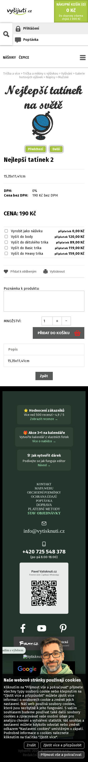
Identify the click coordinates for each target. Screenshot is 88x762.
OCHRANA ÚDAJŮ (44, 496)
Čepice (24, 57)
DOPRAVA (44, 505)
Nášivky (9, 57)
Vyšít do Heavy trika (27, 254)
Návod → (44, 465)
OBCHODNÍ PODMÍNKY (44, 492)
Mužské (63, 77)
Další (56, 149)
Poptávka (30, 40)
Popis (13, 349)
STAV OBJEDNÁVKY (44, 513)
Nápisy (50, 77)
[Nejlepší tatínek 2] (44, 85)
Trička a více (11, 73)
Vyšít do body (22, 237)
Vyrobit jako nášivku (27, 231)
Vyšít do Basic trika (26, 248)
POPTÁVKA (44, 501)
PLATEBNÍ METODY (44, 509)
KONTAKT (44, 484)
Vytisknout (57, 271)
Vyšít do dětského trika (29, 242)
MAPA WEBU (44, 488)
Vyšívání (66, 73)
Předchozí (35, 149)
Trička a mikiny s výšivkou (40, 73)
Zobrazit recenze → (44, 419)
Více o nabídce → (44, 441)
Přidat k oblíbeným (23, 271)
